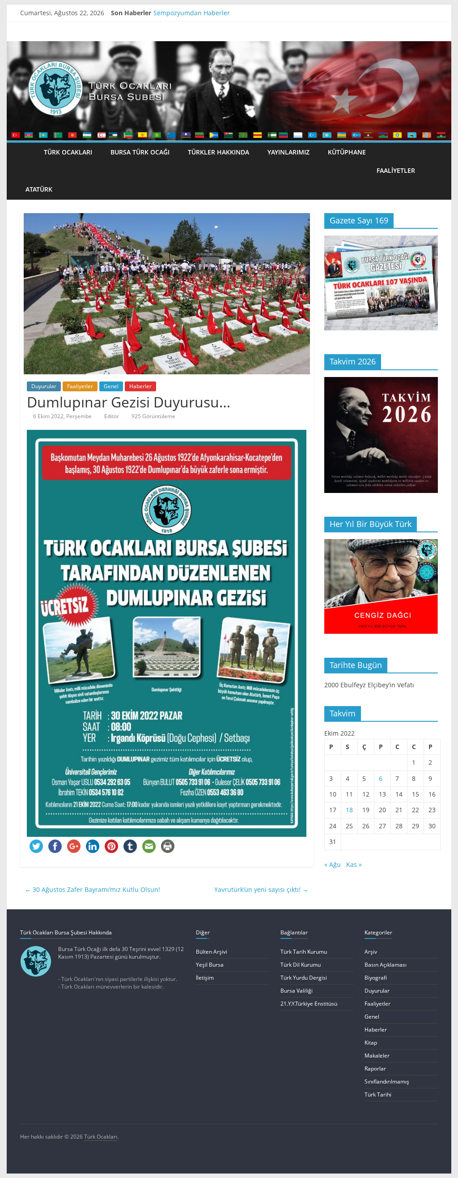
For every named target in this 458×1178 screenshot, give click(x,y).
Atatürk (38, 189)
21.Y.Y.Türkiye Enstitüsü (308, 1003)
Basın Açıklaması (386, 964)
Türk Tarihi (378, 1094)
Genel (111, 386)
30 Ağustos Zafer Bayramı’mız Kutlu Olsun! (92, 889)
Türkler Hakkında (218, 152)
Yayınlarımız (288, 152)
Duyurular (43, 386)
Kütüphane (347, 152)
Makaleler (377, 1055)
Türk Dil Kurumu (300, 964)
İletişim (205, 977)
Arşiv (371, 951)
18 (349, 809)
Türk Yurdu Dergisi (303, 977)
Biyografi (376, 977)
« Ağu (332, 864)
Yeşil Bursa (210, 964)
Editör (111, 416)
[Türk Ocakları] (229, 46)
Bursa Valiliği (296, 990)
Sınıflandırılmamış (387, 1081)
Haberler (140, 386)
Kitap (371, 1042)
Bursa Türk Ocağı (140, 152)
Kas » (354, 864)
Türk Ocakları (68, 152)
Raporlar (375, 1068)
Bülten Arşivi (211, 951)
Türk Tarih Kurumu (303, 951)
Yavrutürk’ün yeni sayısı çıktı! (261, 889)
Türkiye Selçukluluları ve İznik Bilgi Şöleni (215, 13)
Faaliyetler (396, 170)
